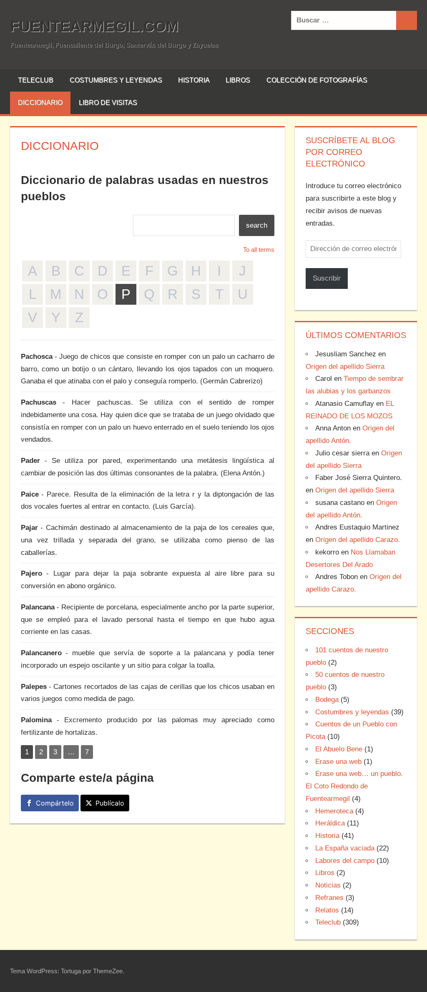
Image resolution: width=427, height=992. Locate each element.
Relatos (327, 910)
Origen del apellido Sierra (345, 366)
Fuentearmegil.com (94, 26)
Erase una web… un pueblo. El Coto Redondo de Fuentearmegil (354, 786)
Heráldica (330, 823)
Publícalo (109, 803)
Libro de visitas (108, 102)
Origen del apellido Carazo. (357, 540)
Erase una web (338, 762)
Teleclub (35, 80)
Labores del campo (344, 861)
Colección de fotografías (316, 80)
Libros (238, 80)
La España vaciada (344, 848)
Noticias (328, 885)
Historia (194, 80)
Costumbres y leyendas (116, 80)
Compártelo (55, 803)
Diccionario (40, 102)
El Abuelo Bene (338, 749)
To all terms (258, 249)
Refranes (329, 898)
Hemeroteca (334, 811)
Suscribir (327, 278)
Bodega (327, 700)
